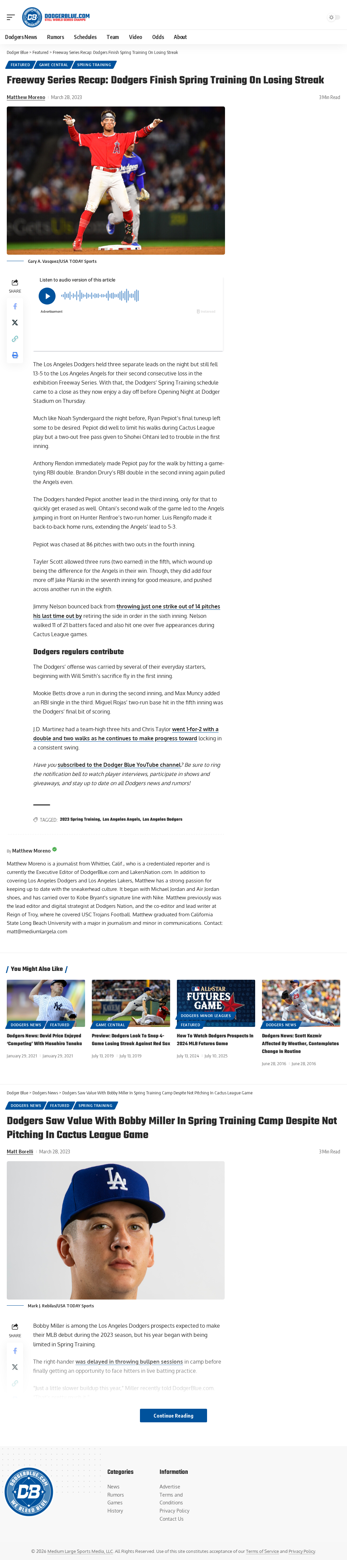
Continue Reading (173, 1415)
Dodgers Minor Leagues (206, 1016)
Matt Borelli (20, 1151)
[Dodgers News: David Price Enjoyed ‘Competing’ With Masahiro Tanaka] (46, 1003)
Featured (20, 65)
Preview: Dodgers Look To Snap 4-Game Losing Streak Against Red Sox (131, 1040)
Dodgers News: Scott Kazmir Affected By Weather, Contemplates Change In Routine (300, 1044)
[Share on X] (15, 322)
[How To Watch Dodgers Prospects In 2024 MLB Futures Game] (216, 1003)
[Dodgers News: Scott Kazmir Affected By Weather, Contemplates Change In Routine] (301, 1003)
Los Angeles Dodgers (162, 819)
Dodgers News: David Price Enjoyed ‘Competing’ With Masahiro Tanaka (44, 1040)
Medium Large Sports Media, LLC (80, 1551)
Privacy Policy (302, 1551)
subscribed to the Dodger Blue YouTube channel (119, 764)
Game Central (53, 65)
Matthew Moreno (26, 97)
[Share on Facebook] (15, 306)
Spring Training (94, 65)
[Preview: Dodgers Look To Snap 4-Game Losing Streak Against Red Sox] (131, 1003)
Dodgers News (26, 1025)
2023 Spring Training (80, 819)
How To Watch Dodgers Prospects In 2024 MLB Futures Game (215, 1040)
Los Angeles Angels (121, 819)
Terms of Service (262, 1551)
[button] (12, 17)
